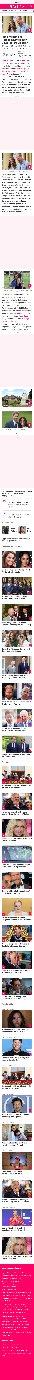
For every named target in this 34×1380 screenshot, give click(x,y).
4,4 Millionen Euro (22, 313)
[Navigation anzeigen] (3, 7)
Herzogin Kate (25, 61)
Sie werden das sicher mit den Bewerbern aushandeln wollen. (18, 505)
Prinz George (21, 69)
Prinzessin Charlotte (10, 71)
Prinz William (7, 61)
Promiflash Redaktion (22, 46)
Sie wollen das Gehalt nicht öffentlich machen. (18, 516)
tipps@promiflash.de (13, 541)
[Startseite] (17, 6)
